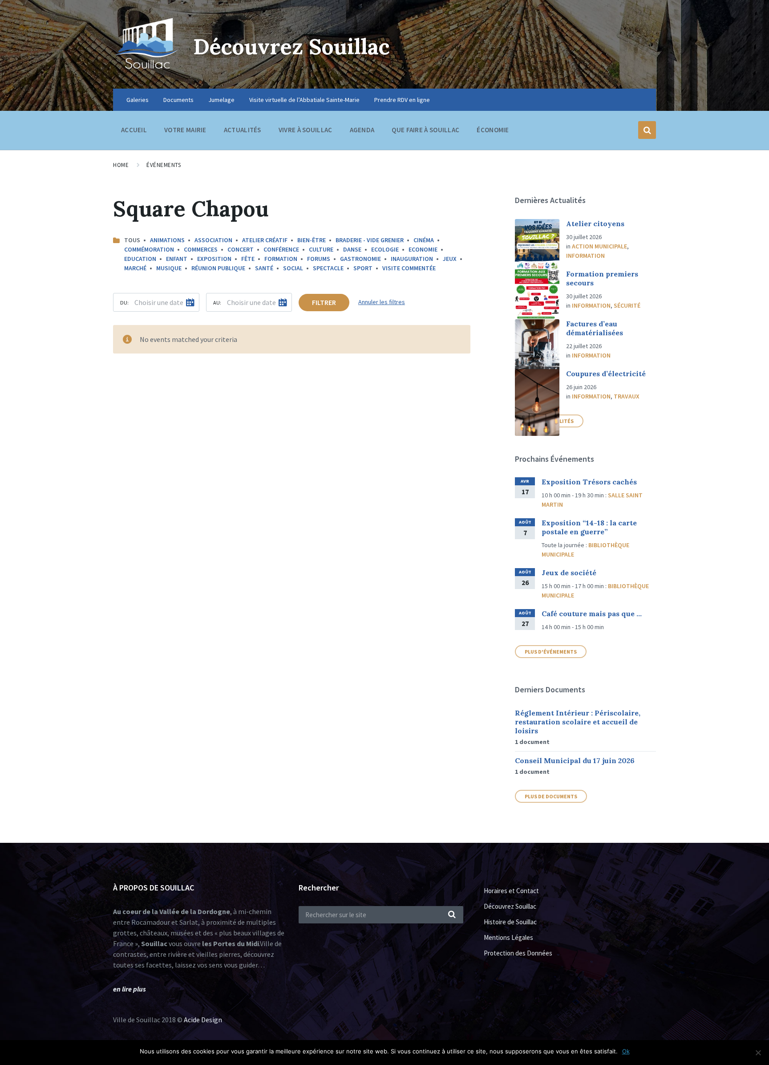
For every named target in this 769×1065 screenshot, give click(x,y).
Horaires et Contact (511, 890)
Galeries (137, 100)
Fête (248, 259)
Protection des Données (518, 953)
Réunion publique (218, 268)
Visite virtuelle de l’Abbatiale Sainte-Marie (304, 100)
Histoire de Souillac (510, 922)
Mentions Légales (508, 937)
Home (121, 165)
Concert (240, 249)
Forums (318, 259)
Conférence (281, 249)
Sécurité (627, 305)
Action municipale (599, 246)
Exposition (214, 259)
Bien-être (311, 240)
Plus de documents (551, 796)
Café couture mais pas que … (592, 613)
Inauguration (412, 259)
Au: (217, 302)
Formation (280, 259)
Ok (626, 1051)
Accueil (134, 130)
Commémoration (149, 249)
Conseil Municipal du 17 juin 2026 (575, 760)
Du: (124, 302)
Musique (169, 268)
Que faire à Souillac (425, 130)
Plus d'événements (551, 651)
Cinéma (423, 240)
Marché (135, 268)
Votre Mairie (185, 130)
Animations (167, 240)
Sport (362, 268)
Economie (423, 249)
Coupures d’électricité (606, 373)
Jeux (450, 259)
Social (293, 268)
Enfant (176, 259)
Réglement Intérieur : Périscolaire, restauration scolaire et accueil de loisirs (577, 721)
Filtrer (324, 302)
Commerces (201, 249)
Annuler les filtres (381, 302)
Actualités (242, 130)
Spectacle (328, 268)
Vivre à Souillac (305, 130)
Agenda (362, 130)
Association (213, 240)
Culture (321, 249)
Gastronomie (360, 259)
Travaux (626, 396)
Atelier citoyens (595, 223)
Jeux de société (569, 572)
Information (585, 256)
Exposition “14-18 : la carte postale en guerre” (589, 527)
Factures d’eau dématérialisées (594, 328)
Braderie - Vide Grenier (370, 240)
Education (140, 259)
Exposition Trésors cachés (589, 481)
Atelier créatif (264, 240)
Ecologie (385, 249)
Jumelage (221, 100)
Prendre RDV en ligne (402, 100)
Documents (178, 100)
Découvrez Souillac (291, 46)
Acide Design (203, 1019)
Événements (163, 165)
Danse (352, 249)
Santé (264, 268)
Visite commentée (409, 268)
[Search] (452, 915)
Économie (493, 130)
